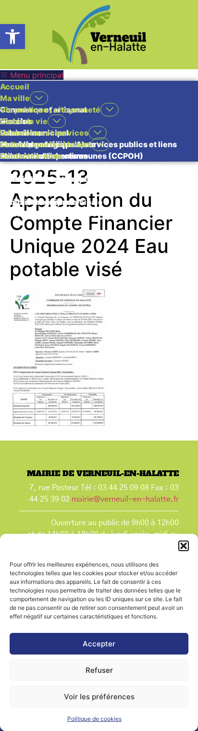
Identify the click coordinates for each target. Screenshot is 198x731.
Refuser (99, 670)
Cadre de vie (24, 121)
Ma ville (15, 98)
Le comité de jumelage (43, 190)
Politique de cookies (94, 718)
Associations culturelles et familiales (70, 167)
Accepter (99, 643)
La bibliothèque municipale (51, 202)
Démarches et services (44, 133)
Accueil (14, 86)
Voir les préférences (99, 696)
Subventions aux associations (56, 179)
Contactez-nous (31, 156)
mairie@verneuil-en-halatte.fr (125, 499)
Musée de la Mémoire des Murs (59, 213)
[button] (12, 36)
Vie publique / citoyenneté (50, 109)
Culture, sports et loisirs (45, 144)
